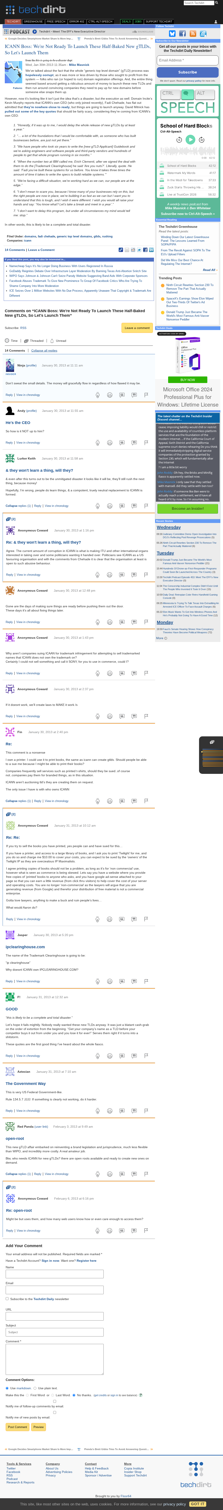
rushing (107, 236)
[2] (10, 519)
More (160, 638)
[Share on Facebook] (145, 250)
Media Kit (91, 1472)
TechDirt (13, 21)
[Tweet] (139, 250)
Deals (126, 21)
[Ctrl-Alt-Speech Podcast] (187, 101)
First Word (37, 1395)
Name (10, 1267)
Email (9, 1283)
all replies (44, 350)
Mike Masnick (79, 64)
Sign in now (50, 1260)
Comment (13, 1341)
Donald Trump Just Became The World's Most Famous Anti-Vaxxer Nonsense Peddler (187, 315)
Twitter (11, 1468)
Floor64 (126, 1496)
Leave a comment (137, 328)
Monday (165, 622)
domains (30, 236)
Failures (17, 88)
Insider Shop (133, 1472)
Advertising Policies (59, 1472)
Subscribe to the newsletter (39, 1299)
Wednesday (169, 527)
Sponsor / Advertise (98, 1475)
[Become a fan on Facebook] (182, 33)
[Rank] (162, 285)
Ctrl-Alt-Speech (100, 21)
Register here (86, 1260)
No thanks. (84, 1395)
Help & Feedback (97, 1468)
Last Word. (63, 1395)
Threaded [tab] (37, 340)
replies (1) (18, 505)
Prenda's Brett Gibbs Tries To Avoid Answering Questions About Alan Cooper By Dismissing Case (140, 38)
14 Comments (15, 250)
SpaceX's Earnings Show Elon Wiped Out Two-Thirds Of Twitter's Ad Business (189, 302)
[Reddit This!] (133, 250)
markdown (24, 1388)
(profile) (31, 365)
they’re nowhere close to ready (47, 107)
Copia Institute (134, 1468)
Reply (9, 395)
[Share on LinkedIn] (151, 250)
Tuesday (165, 553)
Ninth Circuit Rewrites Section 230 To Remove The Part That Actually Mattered (189, 288)
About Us (52, 1468)
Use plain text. (48, 1388)
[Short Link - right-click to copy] (121, 250)
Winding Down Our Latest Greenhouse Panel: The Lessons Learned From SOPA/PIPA (185, 240)
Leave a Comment (41, 250)
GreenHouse (33, 21)
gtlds (97, 236)
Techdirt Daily (44, 1299)
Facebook (13, 1472)
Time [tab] (14, 340)
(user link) (41, 1126)
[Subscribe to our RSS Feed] (193, 33)
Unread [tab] (61, 340)
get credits (101, 1395)
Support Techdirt (159, 21)
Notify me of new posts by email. (28, 1417)
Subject (11, 1325)
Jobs (138, 21)
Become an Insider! (188, 509)
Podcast (12, 1479)
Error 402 (76, 21)
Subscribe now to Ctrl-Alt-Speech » (188, 214)
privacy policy (194, 81)
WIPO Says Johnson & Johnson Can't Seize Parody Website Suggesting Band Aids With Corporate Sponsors (78, 275)
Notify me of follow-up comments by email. (35, 1406)
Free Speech (56, 21)
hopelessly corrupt (39, 75)
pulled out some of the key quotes (30, 111)
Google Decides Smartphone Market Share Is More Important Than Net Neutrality (54, 38)
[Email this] (127, 250)
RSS (23, 328)
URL (9, 1309)
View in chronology (28, 395)
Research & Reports (20, 1482)
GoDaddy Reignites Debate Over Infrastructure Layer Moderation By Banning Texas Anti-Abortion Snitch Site (78, 271)
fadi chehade (46, 236)
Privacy (51, 1475)
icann (27, 240)
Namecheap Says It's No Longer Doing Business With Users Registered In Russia (61, 266)
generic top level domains (74, 236)
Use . (21, 1388)
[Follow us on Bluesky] (172, 33)
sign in (114, 1395)
